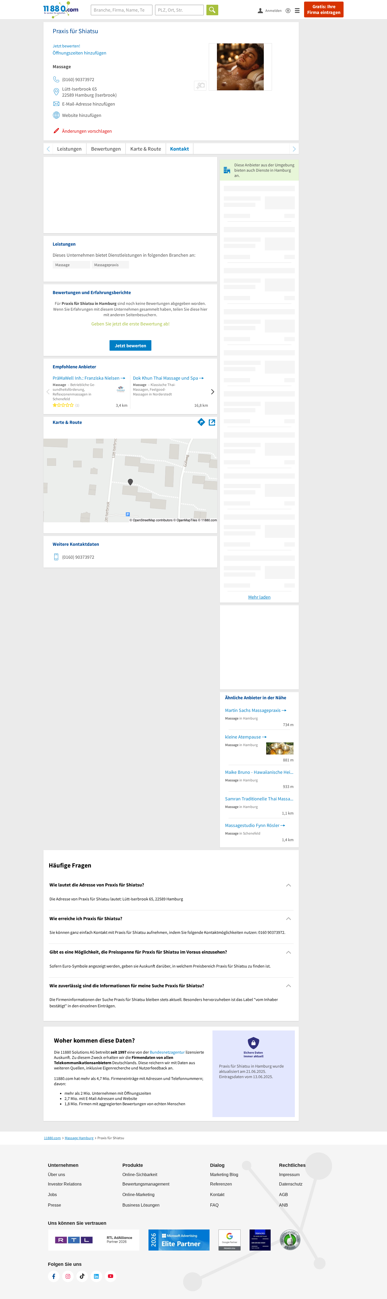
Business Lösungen (141, 1205)
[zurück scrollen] (48, 148)
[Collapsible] (288, 885)
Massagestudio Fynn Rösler (252, 825)
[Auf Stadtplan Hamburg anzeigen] (212, 422)
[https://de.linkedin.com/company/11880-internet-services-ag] (96, 1276)
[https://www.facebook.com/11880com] (53, 1276)
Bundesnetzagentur (167, 1052)
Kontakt (179, 148)
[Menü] (299, 10)
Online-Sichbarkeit (139, 1174)
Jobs (52, 1194)
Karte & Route (145, 148)
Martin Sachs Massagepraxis (253, 710)
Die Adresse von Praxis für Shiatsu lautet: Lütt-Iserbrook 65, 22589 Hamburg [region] (116, 898)
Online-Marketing (138, 1194)
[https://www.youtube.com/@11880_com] (110, 1276)
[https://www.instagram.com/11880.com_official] (68, 1276)
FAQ (214, 1205)
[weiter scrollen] (294, 148)
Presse (54, 1205)
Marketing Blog (224, 1174)
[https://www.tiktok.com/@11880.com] (82, 1276)
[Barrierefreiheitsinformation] (290, 10)
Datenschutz (290, 1184)
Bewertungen (106, 148)
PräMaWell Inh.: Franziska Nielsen (86, 378)
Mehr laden (259, 597)
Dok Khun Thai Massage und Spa (165, 378)
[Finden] (212, 10)
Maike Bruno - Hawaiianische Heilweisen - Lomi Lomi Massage (259, 772)
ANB (283, 1205)
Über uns (56, 1174)
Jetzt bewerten (130, 346)
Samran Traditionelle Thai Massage (259, 799)
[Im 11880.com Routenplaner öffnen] (201, 421)
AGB (283, 1194)
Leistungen (69, 148)
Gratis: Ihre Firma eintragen (323, 9)
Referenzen (221, 1184)
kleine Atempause (243, 737)
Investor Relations (65, 1184)
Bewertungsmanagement (145, 1184)
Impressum (289, 1174)
